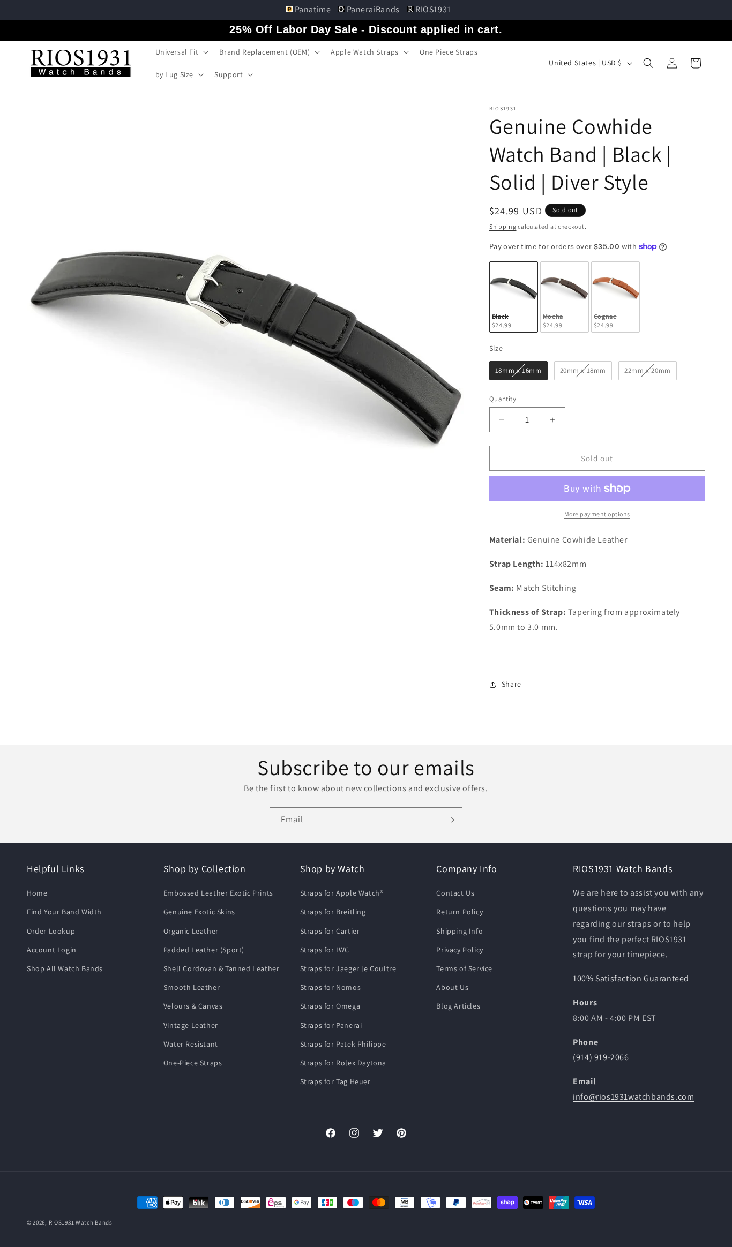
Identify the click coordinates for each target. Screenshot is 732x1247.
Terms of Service (464, 968)
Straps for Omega (330, 1006)
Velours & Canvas (193, 1006)
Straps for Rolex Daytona (343, 1063)
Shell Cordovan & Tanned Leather (221, 968)
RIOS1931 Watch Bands (81, 1222)
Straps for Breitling (333, 912)
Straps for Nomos (330, 987)
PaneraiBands (373, 9)
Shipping (503, 226)
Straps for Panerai (331, 1025)
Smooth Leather (191, 987)
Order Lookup (51, 931)
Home (37, 893)
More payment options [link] (597, 514)
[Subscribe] (450, 819)
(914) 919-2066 (601, 1057)
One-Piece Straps (192, 1063)
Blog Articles (458, 1006)
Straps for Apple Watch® (342, 893)
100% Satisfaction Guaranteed (631, 978)
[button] (181, 52)
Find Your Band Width (64, 912)
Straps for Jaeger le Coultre (348, 968)
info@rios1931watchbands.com (633, 1096)
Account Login (52, 950)
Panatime (313, 9)
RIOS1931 (432, 9)
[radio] (513, 297)
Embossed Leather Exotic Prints (218, 893)
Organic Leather (191, 931)
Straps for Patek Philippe (343, 1044)
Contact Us (455, 893)
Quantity (502, 398)
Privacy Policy (459, 950)
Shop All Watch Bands (65, 968)
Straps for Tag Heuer (335, 1081)
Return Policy (459, 912)
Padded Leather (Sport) (203, 950)
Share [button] (511, 684)
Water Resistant (190, 1044)
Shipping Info (459, 931)
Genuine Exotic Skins (199, 912)
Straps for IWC (324, 950)
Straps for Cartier (330, 931)
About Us (452, 987)
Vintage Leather (190, 1025)
